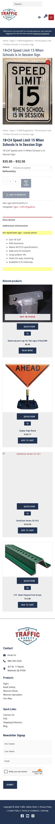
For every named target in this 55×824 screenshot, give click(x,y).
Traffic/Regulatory (25, 40)
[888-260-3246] (12, 661)
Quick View (29, 326)
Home (5, 40)
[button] (48, 62)
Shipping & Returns (12, 722)
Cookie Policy (13, 810)
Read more (27, 350)
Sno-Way (7, 698)
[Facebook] (22, 816)
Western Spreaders (12, 694)
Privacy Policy (46, 807)
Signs (12, 40)
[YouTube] (27, 816)
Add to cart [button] (27, 440)
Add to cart (26, 183)
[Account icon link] (39, 17)
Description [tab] (9, 219)
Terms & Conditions (30, 810)
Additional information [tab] (15, 225)
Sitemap (44, 810)
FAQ (5, 718)
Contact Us (8, 714)
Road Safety (9, 687)
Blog (5, 726)
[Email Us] (9, 655)
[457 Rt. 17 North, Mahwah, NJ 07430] (14, 668)
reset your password (41, 33)
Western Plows (10, 690)
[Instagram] (33, 816)
